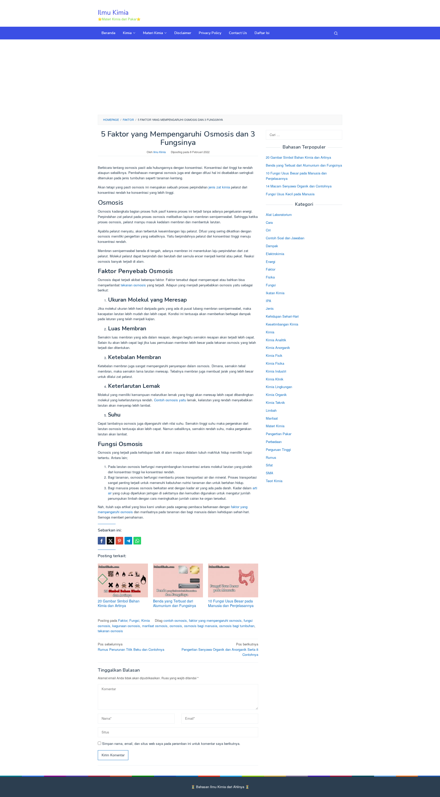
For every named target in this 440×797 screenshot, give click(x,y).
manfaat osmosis (155, 625)
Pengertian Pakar (278, 433)
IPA (268, 300)
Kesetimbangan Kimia (282, 324)
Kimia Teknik (275, 402)
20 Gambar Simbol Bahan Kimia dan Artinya (119, 603)
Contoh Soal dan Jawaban (285, 237)
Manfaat (272, 418)
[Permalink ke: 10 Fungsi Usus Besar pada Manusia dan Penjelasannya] (233, 580)
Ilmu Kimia (113, 12)
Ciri (268, 230)
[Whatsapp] (137, 540)
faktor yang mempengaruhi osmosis (215, 620)
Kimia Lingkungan (279, 386)
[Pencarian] (335, 33)
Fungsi (134, 620)
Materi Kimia (275, 425)
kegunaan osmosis (126, 625)
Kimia (145, 620)
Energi (270, 261)
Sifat (269, 465)
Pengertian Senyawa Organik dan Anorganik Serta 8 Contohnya (220, 649)
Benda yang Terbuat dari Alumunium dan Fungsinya (174, 603)
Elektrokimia (275, 253)
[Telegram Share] (128, 540)
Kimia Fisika (275, 363)
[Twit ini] (110, 540)
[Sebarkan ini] (101, 540)
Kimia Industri (276, 371)
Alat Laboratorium (279, 214)
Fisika (270, 277)
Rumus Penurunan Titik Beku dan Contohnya (131, 647)
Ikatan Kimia (275, 292)
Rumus (271, 457)
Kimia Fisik (274, 355)
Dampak (272, 245)
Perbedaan (274, 441)
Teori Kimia (274, 480)
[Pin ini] (119, 540)
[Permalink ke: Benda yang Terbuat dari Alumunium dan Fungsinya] (178, 580)
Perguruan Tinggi (278, 449)
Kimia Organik (276, 394)
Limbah (271, 410)
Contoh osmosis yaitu (170, 399)
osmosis (176, 625)
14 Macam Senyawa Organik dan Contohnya (299, 186)
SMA (269, 472)
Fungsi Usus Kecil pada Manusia (290, 193)
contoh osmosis (175, 620)
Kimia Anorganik (278, 347)
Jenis (270, 308)
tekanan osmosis (133, 285)
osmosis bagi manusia (200, 625)
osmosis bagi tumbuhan (236, 625)
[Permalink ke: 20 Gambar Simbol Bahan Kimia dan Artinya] (123, 580)
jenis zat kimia (219, 187)
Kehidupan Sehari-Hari (282, 316)
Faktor (122, 620)
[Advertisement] (220, 76)
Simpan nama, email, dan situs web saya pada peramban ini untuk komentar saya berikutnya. (171, 743)
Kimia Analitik (276, 339)
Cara (269, 222)
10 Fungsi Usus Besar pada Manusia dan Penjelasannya (231, 603)
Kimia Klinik (274, 379)
